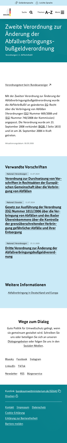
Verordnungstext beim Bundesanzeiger (28, 85)
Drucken (10, 396)
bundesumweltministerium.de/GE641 (36, 391)
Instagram (35, 359)
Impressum (23, 407)
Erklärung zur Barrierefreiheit (21, 418)
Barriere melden (14, 423)
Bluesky (9, 359)
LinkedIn (10, 366)
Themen (40, 13)
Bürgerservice (34, 373)
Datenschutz (39, 407)
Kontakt (9, 407)
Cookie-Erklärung (15, 412)
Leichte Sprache (46, 3)
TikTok (21, 366)
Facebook (21, 359)
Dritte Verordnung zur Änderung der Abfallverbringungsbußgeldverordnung (31, 252)
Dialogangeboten (18, 341)
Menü (57, 12)
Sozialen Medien (33, 345)
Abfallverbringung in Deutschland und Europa (33, 292)
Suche (24, 12)
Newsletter (11, 373)
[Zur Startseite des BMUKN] (6, 12)
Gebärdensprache (26, 3)
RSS (22, 373)
